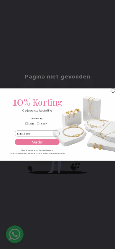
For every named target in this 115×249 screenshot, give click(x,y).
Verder (37, 142)
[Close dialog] (113, 91)
